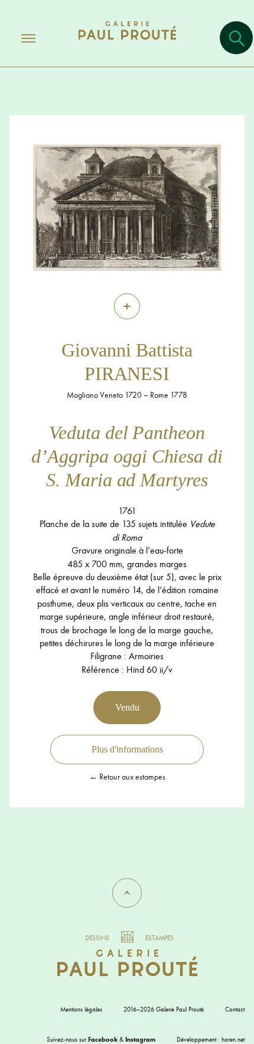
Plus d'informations (127, 749)
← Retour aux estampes (127, 776)
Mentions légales (81, 1009)
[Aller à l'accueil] (127, 42)
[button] (127, 893)
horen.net (233, 1039)
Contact (235, 1009)
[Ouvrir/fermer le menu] (17, 37)
